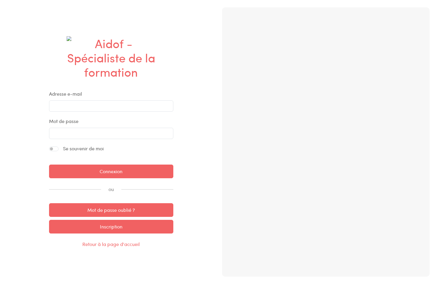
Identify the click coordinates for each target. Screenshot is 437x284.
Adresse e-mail (65, 93)
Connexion (111, 171)
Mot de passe (63, 121)
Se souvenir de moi (83, 148)
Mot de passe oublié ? (111, 209)
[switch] (54, 148)
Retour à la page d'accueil (111, 244)
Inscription (111, 226)
